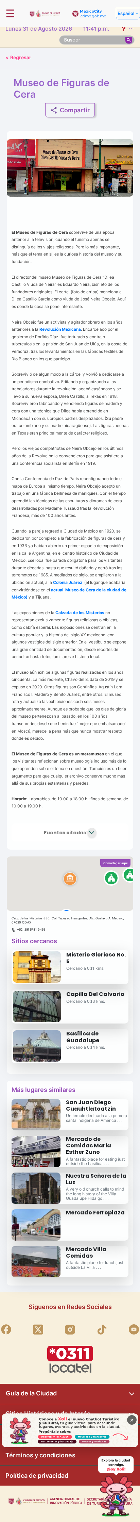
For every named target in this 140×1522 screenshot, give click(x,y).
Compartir (75, 110)
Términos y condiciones (40, 1455)
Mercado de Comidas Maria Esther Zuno (88, 1145)
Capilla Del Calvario (95, 994)
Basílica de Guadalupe (82, 1037)
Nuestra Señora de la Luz (96, 1179)
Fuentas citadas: (65, 832)
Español (126, 13)
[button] (70, 884)
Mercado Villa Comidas (86, 1252)
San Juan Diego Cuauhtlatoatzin (91, 1105)
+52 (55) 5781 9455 (31, 929)
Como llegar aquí (115, 863)
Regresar (18, 57)
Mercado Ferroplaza (95, 1212)
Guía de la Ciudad (31, 1393)
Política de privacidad (36, 1475)
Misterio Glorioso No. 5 (96, 958)
